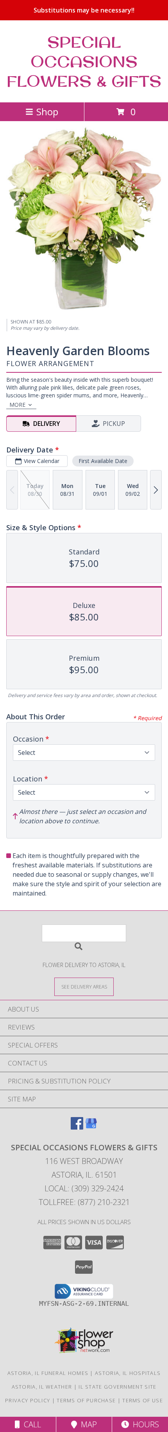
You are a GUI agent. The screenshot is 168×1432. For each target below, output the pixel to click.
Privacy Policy (27, 1400)
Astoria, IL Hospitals (128, 1373)
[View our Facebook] (77, 1127)
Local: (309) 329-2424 (84, 1188)
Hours (144, 1424)
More (17, 404)
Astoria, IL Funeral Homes (48, 1373)
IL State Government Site (117, 1386)
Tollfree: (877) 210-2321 (84, 1202)
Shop (47, 111)
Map (87, 1424)
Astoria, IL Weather (42, 1386)
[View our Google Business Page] (91, 1127)
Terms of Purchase (86, 1400)
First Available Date (103, 461)
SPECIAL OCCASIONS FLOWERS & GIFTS (84, 61)
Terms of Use (142, 1400)
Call (30, 1424)
